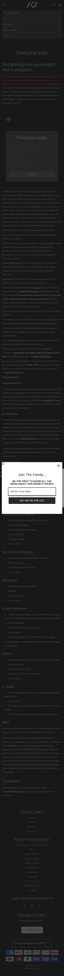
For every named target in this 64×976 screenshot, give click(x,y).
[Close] (58, 465)
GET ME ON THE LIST (32, 500)
